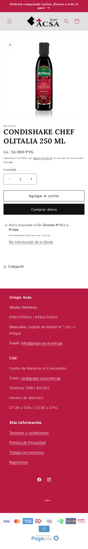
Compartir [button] (16, 266)
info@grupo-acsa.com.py (41, 343)
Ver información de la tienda (31, 242)
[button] (9, 21)
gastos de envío (43, 158)
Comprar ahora (44, 209)
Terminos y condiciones (29, 433)
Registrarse (18, 462)
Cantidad (10, 169)
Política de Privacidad (27, 442)
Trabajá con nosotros (26, 452)
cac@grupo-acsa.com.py (41, 378)
